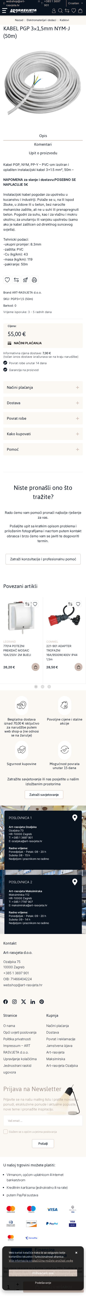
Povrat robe (16, 418)
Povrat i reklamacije (60, 1039)
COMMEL (52, 641)
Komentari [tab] (43, 144)
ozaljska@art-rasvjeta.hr (27, 841)
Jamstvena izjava (59, 1046)
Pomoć (13, 449)
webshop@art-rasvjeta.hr (22, 985)
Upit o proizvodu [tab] (43, 153)
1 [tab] (36, 686)
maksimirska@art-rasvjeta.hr (29, 905)
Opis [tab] (43, 135)
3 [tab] (49, 686)
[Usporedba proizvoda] (27, 604)
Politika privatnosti (17, 1039)
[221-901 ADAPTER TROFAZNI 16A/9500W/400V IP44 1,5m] (78, 667)
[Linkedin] (32, 1001)
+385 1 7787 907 (22, 901)
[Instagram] (14, 1001)
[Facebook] (5, 1001)
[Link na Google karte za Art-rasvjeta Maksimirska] (74, 882)
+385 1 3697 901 (22, 837)
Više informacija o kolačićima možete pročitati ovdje (41, 1260)
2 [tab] (42, 686)
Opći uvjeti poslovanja (19, 1032)
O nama (9, 1026)
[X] (23, 1001)
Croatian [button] (74, 3)
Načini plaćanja (20, 387)
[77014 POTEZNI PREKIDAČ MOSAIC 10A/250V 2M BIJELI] (35, 667)
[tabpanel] (21, 640)
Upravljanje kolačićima (20, 1059)
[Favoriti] (35, 604)
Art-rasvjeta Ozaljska (62, 1065)
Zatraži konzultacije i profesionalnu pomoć (43, 559)
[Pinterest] (41, 1001)
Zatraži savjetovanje (44, 794)
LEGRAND (9, 641)
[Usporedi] (16, 280)
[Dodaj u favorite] (7, 280)
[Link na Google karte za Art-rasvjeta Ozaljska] (74, 818)
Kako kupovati (19, 434)
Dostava (13, 403)
